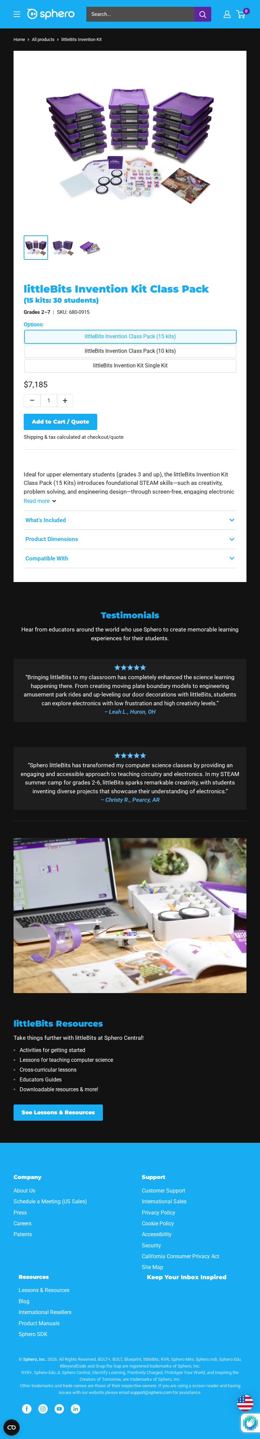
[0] (241, 14)
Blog (24, 1301)
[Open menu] (17, 14)
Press (20, 1212)
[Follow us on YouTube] (59, 1409)
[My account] (227, 14)
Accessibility (157, 1234)
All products (43, 39)
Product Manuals (39, 1323)
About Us (24, 1190)
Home (19, 39)
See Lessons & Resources (58, 1112)
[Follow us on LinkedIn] (75, 1409)
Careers (22, 1223)
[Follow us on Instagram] (43, 1409)
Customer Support (163, 1190)
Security (151, 1245)
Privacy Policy (158, 1212)
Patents (23, 1234)
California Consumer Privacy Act (180, 1256)
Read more (36, 501)
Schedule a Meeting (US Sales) (50, 1201)
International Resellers (45, 1312)
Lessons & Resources (44, 1290)
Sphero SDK (33, 1334)
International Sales (164, 1201)
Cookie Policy (158, 1223)
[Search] (202, 14)
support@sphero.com (151, 1392)
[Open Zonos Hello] (245, 1403)
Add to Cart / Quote (60, 421)
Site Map (152, 1267)
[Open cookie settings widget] (11, 1427)
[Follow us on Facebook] (26, 1409)
